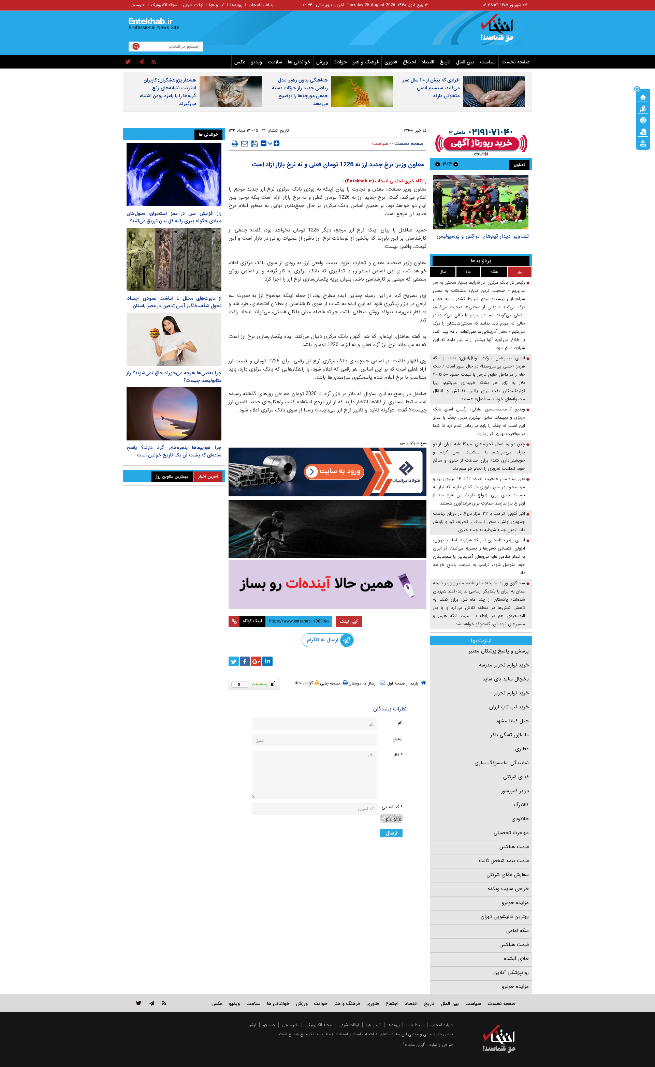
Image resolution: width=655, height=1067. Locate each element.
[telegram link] (152, 1003)
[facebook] (245, 661)
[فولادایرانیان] (327, 472)
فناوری (390, 62)
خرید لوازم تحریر (511, 693)
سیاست (488, 62)
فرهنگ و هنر (366, 62)
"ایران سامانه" (414, 1044)
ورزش (322, 62)
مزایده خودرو (515, 903)
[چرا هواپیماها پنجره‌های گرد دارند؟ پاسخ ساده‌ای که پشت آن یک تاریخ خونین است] (174, 413)
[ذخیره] (254, 143)
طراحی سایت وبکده (508, 889)
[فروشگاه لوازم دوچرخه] (327, 529)
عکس (239, 62)
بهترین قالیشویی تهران (505, 917)
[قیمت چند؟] (643, 108)
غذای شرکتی (516, 777)
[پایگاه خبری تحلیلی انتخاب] (502, 31)
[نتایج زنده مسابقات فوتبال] (643, 143)
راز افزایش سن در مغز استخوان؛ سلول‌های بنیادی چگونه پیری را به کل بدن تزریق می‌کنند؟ (174, 217)
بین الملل (465, 62)
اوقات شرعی (193, 5)
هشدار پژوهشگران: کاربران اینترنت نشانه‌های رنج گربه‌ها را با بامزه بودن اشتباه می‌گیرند (168, 91)
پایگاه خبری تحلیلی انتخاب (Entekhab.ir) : (384, 181)
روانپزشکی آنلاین (511, 972)
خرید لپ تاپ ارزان (509, 707)
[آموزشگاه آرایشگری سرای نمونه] (327, 584)
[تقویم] (643, 131)
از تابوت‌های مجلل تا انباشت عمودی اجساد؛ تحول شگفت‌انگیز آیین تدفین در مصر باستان (174, 302)
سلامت (275, 62)
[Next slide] (437, 164)
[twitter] (128, 62)
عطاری (522, 749)
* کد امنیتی (392, 807)
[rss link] (164, 1003)
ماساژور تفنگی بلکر (510, 735)
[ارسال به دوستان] (244, 143)
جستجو (269, 1025)
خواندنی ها (299, 62)
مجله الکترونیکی (318, 1025)
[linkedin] (267, 661)
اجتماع (409, 62)
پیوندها (236, 5)
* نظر (398, 754)
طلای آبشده (516, 959)
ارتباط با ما (415, 1025)
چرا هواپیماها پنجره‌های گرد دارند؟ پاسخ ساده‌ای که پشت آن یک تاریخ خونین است (174, 451)
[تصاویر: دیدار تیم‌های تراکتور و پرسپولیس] (480, 202)
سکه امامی (517, 931)
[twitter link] (138, 1003)
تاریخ (445, 62)
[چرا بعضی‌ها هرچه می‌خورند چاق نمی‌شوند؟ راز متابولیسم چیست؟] (174, 339)
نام (400, 722)
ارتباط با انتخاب (261, 5)
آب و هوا (216, 5)
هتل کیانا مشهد (512, 721)
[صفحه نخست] (643, 96)
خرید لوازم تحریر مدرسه (504, 665)
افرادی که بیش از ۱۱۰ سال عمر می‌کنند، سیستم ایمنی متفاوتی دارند (431, 88)
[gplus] (256, 661)
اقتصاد (428, 62)
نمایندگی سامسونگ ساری (502, 763)
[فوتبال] (643, 120)
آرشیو (252, 1025)
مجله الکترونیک (164, 5)
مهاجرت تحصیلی (511, 833)
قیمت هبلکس (514, 847)
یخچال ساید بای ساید (505, 679)
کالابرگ (521, 805)
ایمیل (398, 738)
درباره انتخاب (442, 1025)
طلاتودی (520, 819)
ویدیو (256, 62)
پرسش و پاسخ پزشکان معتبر (499, 651)
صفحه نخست (515, 62)
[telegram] (141, 62)
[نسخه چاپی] (235, 143)
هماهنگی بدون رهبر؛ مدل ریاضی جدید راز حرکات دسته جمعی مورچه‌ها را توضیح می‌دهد (300, 91)
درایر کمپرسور (515, 791)
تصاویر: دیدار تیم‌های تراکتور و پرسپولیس (483, 236)
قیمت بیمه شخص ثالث (504, 861)
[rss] (153, 62)
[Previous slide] (455, 164)
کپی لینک (349, 621)
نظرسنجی (137, 5)
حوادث (340, 62)
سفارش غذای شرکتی (507, 875)
